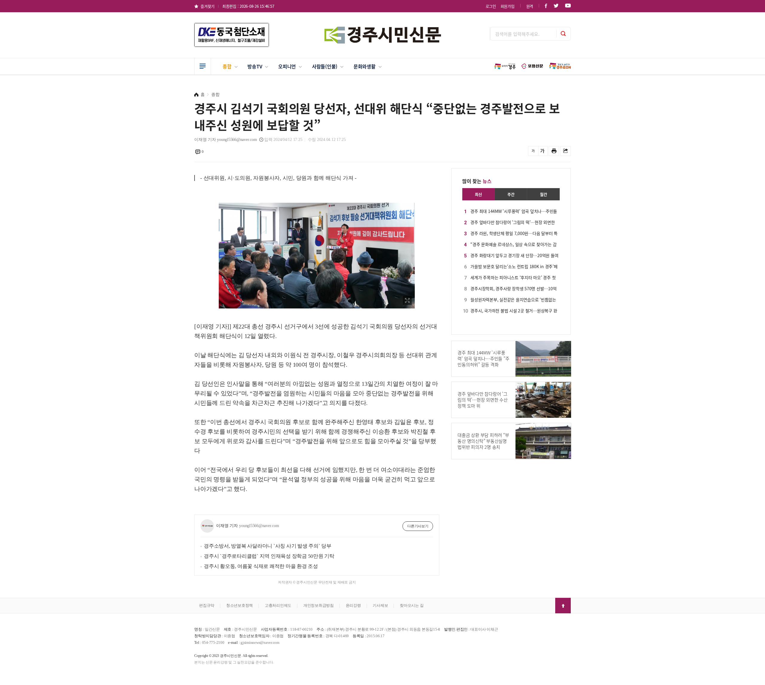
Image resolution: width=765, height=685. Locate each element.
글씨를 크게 (542, 151)
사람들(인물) (324, 66)
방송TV (254, 66)
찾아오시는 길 (411, 605)
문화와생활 (365, 66)
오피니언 (287, 66)
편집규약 (206, 605)
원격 (529, 6)
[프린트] (554, 151)
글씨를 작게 (533, 151)
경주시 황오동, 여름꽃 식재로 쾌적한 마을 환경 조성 (261, 566)
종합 (227, 66)
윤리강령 (353, 605)
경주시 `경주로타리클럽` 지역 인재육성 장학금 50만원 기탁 (269, 556)
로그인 (491, 6)
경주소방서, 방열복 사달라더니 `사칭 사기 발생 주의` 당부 (267, 546)
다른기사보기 (418, 526)
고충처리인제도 (278, 605)
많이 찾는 (477, 181)
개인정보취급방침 (318, 605)
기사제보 (380, 605)
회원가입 (508, 6)
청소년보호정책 (239, 605)
